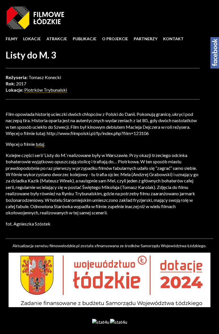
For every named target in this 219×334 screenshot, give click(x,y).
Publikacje (84, 38)
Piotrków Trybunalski (45, 89)
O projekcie (115, 38)
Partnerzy (145, 38)
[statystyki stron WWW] (100, 321)
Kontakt (173, 38)
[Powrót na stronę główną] (35, 17)
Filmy (11, 38)
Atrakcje (56, 38)
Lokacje (32, 38)
